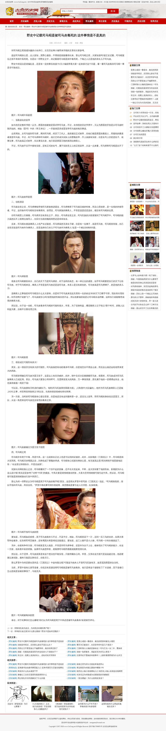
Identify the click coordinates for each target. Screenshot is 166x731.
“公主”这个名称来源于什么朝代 (145, 145)
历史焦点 (115, 21)
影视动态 (12, 668)
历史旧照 (141, 21)
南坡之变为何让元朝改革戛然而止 (90, 664)
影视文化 (63, 21)
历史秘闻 (25, 21)
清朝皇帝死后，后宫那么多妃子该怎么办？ (35, 645)
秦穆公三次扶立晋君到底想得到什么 (32, 675)
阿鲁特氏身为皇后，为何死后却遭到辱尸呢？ (33, 628)
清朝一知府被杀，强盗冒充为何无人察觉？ (94, 652)
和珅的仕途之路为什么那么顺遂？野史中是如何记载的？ (37, 631)
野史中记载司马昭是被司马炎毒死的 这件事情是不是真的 (51, 27)
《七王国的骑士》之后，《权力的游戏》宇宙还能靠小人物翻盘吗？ (41, 706)
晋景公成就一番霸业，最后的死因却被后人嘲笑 (96, 641)
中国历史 (128, 21)
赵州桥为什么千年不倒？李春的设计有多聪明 (88, 705)
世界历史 (154, 21)
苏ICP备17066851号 (95, 726)
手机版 (85, 2)
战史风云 (76, 21)
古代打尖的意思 (139, 134)
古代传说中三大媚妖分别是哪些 (146, 127)
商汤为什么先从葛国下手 (28, 671)
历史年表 (145, 2)
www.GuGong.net (70, 726)
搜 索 (113, 11)
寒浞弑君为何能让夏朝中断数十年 (90, 668)
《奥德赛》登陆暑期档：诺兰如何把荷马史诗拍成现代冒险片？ (65, 706)
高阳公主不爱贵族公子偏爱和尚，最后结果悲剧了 (38, 648)
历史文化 (50, 21)
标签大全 (99, 2)
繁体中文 (92, 2)
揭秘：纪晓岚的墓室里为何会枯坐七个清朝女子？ (38, 652)
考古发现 (102, 21)
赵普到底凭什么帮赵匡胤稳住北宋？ (112, 705)
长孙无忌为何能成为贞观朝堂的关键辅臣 (93, 675)
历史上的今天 (154, 2)
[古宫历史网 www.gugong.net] (28, 15)
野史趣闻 (89, 21)
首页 (12, 21)
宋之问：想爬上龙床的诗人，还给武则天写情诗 (37, 655)
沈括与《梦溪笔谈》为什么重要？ (18, 705)
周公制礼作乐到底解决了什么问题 (31, 678)
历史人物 (38, 21)
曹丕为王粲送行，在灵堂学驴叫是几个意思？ (95, 645)
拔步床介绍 (137, 138)
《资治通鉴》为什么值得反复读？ (90, 678)
